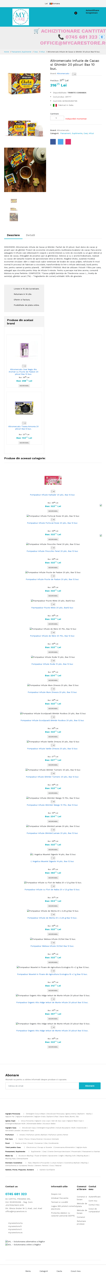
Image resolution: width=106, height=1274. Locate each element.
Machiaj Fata (10, 1159)
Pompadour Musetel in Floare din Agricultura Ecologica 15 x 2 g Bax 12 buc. (52, 974)
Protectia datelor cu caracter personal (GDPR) (63, 1214)
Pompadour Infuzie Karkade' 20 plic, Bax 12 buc (52, 495)
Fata (29, 1163)
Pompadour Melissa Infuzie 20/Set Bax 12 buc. (52, 946)
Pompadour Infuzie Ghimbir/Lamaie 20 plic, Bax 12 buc (52, 833)
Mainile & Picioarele (41, 1163)
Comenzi (81, 1217)
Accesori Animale (51, 1139)
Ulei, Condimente (51, 1143)
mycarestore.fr (15, 1226)
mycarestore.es (15, 1232)
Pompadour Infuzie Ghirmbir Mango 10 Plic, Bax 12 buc (52, 805)
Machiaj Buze (82, 1156)
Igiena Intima (71, 1114)
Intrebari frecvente (59, 1198)
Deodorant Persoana (55, 1114)
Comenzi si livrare (82, 1198)
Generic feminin (41, 1166)
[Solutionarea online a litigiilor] (23, 1244)
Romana (56, 3)
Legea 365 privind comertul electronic (64, 1207)
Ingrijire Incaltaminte (24, 1117)
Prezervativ (76, 1152)
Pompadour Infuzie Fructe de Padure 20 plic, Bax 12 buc (52, 579)
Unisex (22, 1135)
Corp (52, 1166)
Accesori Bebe (49, 1124)
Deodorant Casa (29, 1128)
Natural (58, 1166)
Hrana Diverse (37, 1139)
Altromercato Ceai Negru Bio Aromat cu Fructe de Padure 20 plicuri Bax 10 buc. (23, 371)
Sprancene (52, 1156)
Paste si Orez (20, 1143)
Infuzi (42, 52)
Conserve (39, 1143)
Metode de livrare (82, 1211)
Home (6, 52)
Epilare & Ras (52, 1117)
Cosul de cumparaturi (94, 1210)
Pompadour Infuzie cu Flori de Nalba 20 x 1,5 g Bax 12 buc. (52, 889)
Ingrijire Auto (82, 1147)
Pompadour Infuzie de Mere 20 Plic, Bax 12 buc (52, 636)
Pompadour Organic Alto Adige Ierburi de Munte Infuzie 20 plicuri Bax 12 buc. (52, 1002)
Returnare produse (81, 1222)
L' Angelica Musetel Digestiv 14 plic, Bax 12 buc (52, 861)
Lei (46, 3)
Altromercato (62, 73)
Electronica (31, 1147)
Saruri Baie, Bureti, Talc (69, 1117)
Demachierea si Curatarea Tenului (19, 1166)
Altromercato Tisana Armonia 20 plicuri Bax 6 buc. (23, 427)
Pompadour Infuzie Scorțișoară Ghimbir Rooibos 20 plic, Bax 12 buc (52, 720)
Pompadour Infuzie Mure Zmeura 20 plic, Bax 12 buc (52, 692)
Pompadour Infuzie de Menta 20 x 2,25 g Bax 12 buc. (52, 918)
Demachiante (22, 1159)
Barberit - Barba (84, 1114)
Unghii (61, 1156)
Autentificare (92, 10)
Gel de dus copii (59, 1121)
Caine (20, 1139)
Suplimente (36, 1152)
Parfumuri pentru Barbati (36, 1135)
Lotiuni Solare (57, 1163)
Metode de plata (82, 1204)
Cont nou (93, 1201)
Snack (30, 1143)
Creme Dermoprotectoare (59, 1152)
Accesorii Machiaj (26, 1156)
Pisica (27, 1139)
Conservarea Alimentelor (64, 1147)
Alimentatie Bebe (34, 1124)
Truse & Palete (41, 1156)
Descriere (13, 235)
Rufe (73, 1128)
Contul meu (94, 1205)
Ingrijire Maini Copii (75, 1121)
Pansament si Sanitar (91, 1152)
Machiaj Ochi (70, 1156)
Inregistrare (92, 13)
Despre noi (56, 1194)
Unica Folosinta (27, 1121)
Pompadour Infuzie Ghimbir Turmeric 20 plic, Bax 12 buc (52, 777)
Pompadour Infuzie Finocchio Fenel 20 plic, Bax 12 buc (52, 551)
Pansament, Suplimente (21, 52)
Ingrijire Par (9, 1117)
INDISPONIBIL (24, 385)
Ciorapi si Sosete (45, 1147)
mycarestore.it (15, 1229)
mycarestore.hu (15, 1223)
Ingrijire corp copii (42, 1121)
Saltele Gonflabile (47, 1170)
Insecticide (81, 1128)
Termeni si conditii (59, 1202)
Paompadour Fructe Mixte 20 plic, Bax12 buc (52, 608)
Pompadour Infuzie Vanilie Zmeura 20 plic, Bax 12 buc (52, 748)
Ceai (36, 52)
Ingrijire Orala (40, 1117)
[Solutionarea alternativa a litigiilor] (25, 1241)
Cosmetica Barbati (72, 1163)
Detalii (30, 235)
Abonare (89, 1085)
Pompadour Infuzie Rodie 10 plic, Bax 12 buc (52, 664)
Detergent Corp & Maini (35, 1114)
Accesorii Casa (28, 1131)
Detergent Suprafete (46, 1128)
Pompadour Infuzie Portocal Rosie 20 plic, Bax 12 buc (52, 523)
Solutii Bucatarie (63, 1128)
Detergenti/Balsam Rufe (15, 1124)
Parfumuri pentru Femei (58, 1135)
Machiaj (84, 1163)
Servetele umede (12, 1131)
